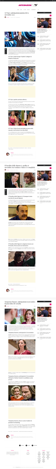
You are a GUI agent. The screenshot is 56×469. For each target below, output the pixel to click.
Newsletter (54, 0)
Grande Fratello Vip (39, 460)
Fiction (25, 9)
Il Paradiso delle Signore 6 (16, 284)
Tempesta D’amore (28, 325)
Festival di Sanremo (39, 454)
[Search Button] (50, 0)
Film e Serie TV (39, 457)
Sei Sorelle (43, 457)
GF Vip (17, 48)
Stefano (8, 17)
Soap (21, 9)
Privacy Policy (28, 453)
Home (18, 9)
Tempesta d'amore (15, 431)
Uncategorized (48, 454)
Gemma (11, 284)
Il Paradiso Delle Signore (39, 462)
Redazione (28, 454)
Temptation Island (43, 461)
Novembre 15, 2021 (13, 17)
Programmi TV (33, 9)
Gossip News (39, 458)
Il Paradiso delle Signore (19, 189)
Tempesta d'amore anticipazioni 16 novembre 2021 (25, 431)
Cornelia (11, 431)
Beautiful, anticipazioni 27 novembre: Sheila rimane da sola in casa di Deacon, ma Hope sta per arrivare (42, 31)
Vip (38, 9)
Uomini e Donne (48, 456)
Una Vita (48, 453)
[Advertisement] (20, 24)
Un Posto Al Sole (47, 452)
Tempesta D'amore (43, 460)
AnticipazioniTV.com (18, 467)
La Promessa (43, 453)
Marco (25, 285)
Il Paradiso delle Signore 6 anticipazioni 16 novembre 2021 (16, 285)
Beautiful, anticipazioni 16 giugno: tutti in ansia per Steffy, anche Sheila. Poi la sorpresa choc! (45, 44)
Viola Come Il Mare (48, 458)
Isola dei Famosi (43, 452)
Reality (28, 9)
